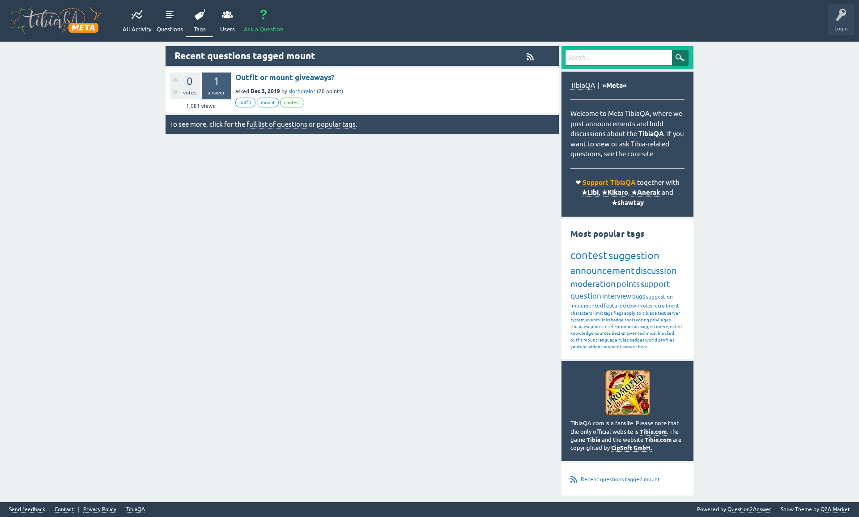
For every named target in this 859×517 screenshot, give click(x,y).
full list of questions (277, 124)
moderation (593, 284)
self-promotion (623, 326)
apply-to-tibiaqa (640, 313)
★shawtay (628, 203)
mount (268, 102)
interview (616, 296)
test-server (669, 313)
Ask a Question (263, 29)
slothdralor (302, 91)
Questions (170, 29)
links (605, 319)
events (593, 319)
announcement (602, 270)
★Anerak (645, 192)
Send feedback (27, 510)
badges (636, 340)
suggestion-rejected (661, 326)
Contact (64, 510)
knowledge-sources (590, 333)
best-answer (624, 333)
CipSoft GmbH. (631, 447)
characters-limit (586, 313)
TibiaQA (582, 85)
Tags (200, 29)
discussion (655, 270)
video (594, 346)
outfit (245, 102)
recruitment (666, 305)
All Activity (137, 29)
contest (292, 102)
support (655, 284)
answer (629, 346)
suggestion (633, 255)
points (628, 284)
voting (642, 319)
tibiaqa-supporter (588, 326)
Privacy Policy (99, 510)
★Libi (590, 192)
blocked (666, 333)
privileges (660, 319)
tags (608, 313)
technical (647, 333)
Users (227, 29)
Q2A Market (835, 509)
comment (611, 346)
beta (642, 346)
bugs (638, 296)
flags (618, 313)
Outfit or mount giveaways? (285, 77)
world (651, 340)
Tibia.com (653, 431)
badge (617, 319)
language (607, 340)
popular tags (336, 124)
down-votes (639, 305)
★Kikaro (615, 192)
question (585, 295)
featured (615, 306)
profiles (666, 340)
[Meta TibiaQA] (55, 20)
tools (630, 319)
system (577, 319)
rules (623, 340)
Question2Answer (749, 509)
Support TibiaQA (609, 183)
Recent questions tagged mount (620, 479)
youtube (579, 346)
